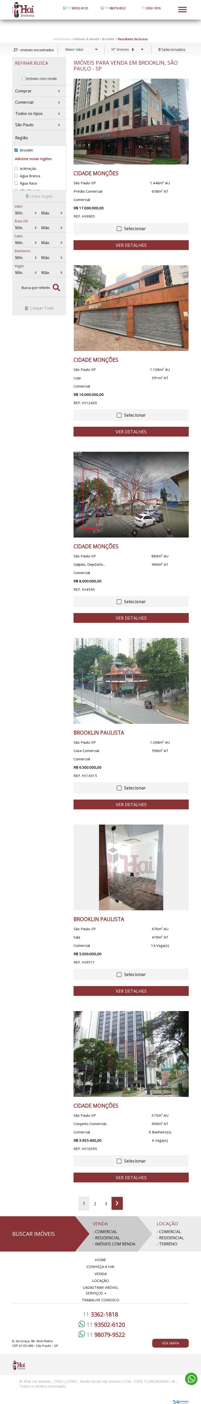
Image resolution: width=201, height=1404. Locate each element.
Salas (18, 236)
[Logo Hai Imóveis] (46, 10)
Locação (100, 1280)
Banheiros (22, 251)
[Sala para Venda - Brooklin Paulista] (131, 867)
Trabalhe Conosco (100, 1299)
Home (100, 1259)
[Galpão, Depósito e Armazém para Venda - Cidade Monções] (131, 495)
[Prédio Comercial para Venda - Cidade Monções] (131, 121)
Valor (18, 206)
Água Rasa (28, 183)
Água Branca (29, 176)
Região (21, 137)
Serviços (95, 1293)
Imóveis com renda (41, 78)
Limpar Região (41, 196)
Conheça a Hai (100, 1266)
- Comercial (105, 1231)
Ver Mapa (170, 1343)
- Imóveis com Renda (114, 1244)
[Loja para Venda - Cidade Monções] (131, 308)
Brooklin (26, 150)
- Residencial (106, 1238)
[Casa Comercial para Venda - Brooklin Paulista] (131, 681)
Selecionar (134, 228)
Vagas (19, 265)
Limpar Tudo (41, 308)
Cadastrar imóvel (100, 1287)
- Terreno (167, 1244)
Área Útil (21, 221)
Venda (101, 1273)
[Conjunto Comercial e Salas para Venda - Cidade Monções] (131, 1054)
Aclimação (27, 168)
